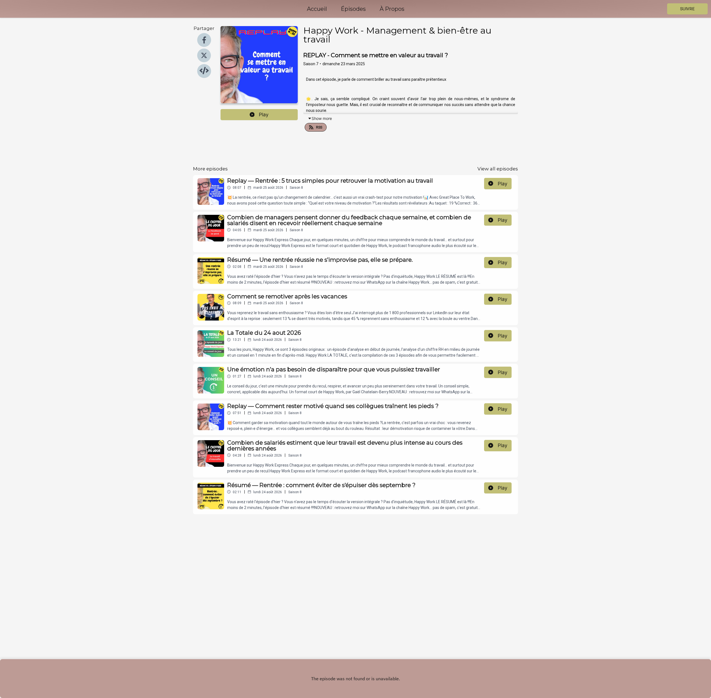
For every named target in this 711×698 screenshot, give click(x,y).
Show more (322, 118)
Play (264, 114)
